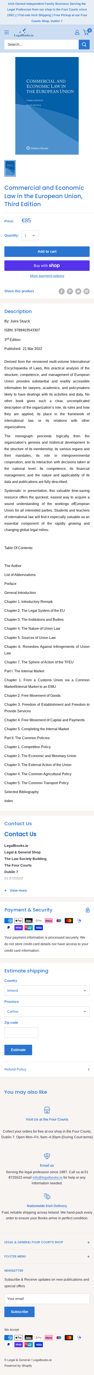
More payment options (47, 276)
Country (10, 980)
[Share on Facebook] (62, 291)
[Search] (84, 44)
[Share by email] (87, 291)
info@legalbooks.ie (48, 1177)
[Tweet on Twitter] (78, 291)
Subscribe (19, 1312)
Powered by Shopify (18, 1365)
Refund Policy (15, 1069)
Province (11, 1001)
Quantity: (11, 235)
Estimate (18, 1050)
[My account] (77, 32)
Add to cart (47, 251)
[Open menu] (6, 32)
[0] (86, 32)
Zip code (11, 1022)
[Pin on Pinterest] (70, 291)
